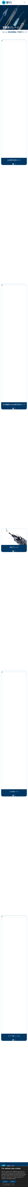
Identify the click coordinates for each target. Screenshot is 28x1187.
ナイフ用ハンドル (14, 1036)
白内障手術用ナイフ (14, 160)
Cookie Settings (6, 1184)
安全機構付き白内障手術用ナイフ (14, 405)
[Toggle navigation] (24, 2)
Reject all (13, 1181)
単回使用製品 (12, 32)
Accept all (5, 1181)
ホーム (5, 32)
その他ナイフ (14, 792)
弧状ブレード (14, 547)
